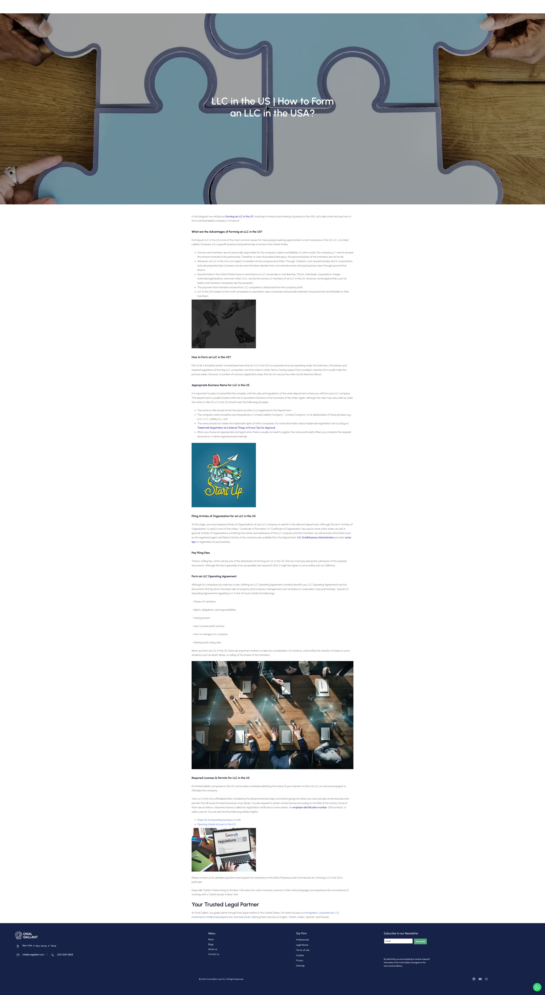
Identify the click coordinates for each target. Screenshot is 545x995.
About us (212, 949)
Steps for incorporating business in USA (219, 819)
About (200, 5)
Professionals (213, 5)
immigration (311, 912)
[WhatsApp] (537, 987)
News (211, 939)
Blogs (210, 944)
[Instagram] (486, 979)
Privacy (299, 960)
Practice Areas (231, 5)
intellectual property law (219, 917)
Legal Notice (302, 945)
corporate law (326, 912)
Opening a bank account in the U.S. (216, 824)
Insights (250, 5)
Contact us (213, 954)
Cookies (300, 955)
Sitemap (300, 965)
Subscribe (420, 941)
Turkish (292, 917)
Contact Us (264, 5)
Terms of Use (302, 950)
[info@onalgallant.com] (29, 955)
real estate (244, 917)
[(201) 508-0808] (61, 955)
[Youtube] (480, 979)
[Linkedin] (473, 979)
